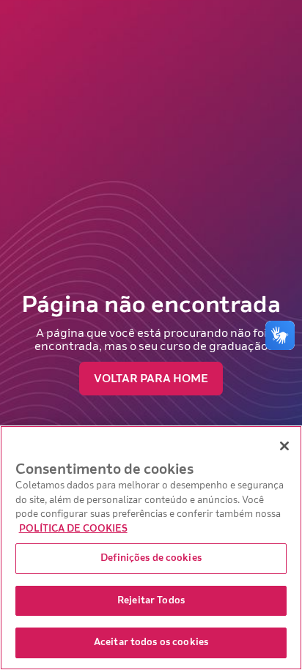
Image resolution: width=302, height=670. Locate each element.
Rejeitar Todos (151, 600)
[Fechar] (284, 446)
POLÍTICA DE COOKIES (73, 528)
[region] (151, 547)
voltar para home (151, 378)
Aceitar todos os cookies (151, 642)
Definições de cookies (151, 558)
